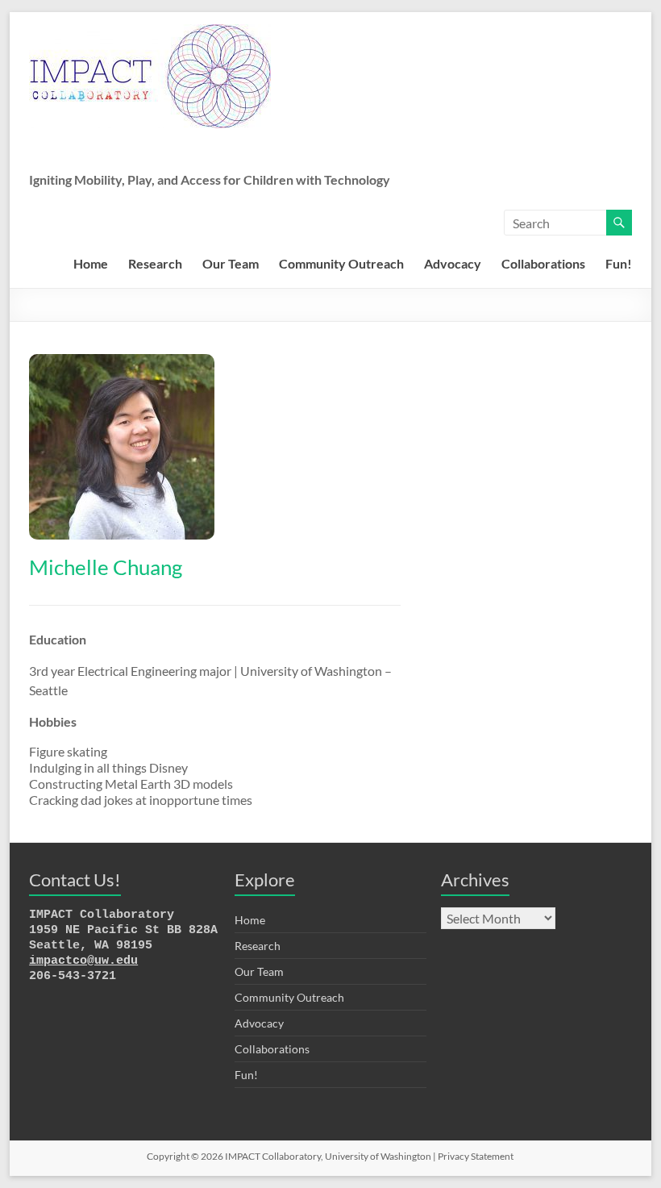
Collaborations (543, 263)
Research (155, 263)
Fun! (618, 263)
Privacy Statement (475, 1156)
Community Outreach (341, 263)
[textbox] (214, 776)
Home (90, 263)
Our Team (230, 263)
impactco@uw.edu (83, 961)
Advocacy (452, 263)
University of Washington (378, 1156)
